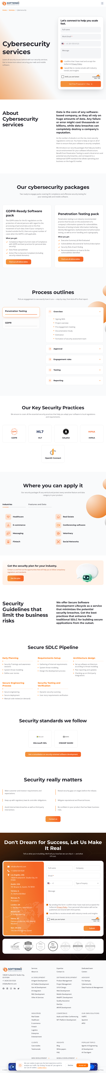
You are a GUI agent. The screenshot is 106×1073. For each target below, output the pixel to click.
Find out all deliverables (18, 262)
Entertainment (36, 1037)
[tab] (21, 312)
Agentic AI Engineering (89, 1046)
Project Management (64, 984)
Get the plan (15, 578)
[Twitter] (18, 988)
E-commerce (35, 1023)
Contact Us (60, 972)
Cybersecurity (86, 984)
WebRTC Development (65, 997)
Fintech (34, 1027)
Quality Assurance (63, 1001)
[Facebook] (3, 988)
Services (34, 968)
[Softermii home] (10, 3)
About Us (34, 972)
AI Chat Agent (86, 1052)
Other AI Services (37, 997)
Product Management (64, 981)
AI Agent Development (39, 981)
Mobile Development (64, 994)
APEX (83, 1023)
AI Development (87, 1049)
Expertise (60, 968)
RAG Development (38, 994)
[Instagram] (11, 988)
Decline (70, 1065)
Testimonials (35, 1049)
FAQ (58, 1052)
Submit (92, 928)
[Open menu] (102, 3)
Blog (58, 1046)
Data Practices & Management (92, 987)
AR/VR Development (64, 1007)
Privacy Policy (76, 64)
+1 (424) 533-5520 (17, 871)
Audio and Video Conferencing (67, 1016)
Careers (84, 972)
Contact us (53, 819)
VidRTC (84, 1016)
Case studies (35, 1046)
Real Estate (35, 1016)
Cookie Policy (41, 1068)
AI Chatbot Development (40, 984)
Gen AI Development (38, 987)
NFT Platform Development (66, 1020)
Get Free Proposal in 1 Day (79, 84)
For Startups (86, 981)
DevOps (59, 1004)
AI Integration (36, 991)
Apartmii (85, 1020)
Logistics (34, 1030)
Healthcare (35, 1020)
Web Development (63, 991)
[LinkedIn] (7, 988)
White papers (61, 1049)
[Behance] (15, 988)
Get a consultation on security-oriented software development (53, 754)
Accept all (82, 1065)
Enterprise (35, 1033)
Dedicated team (87, 968)
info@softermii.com (18, 866)
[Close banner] (95, 1065)
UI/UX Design (61, 987)
